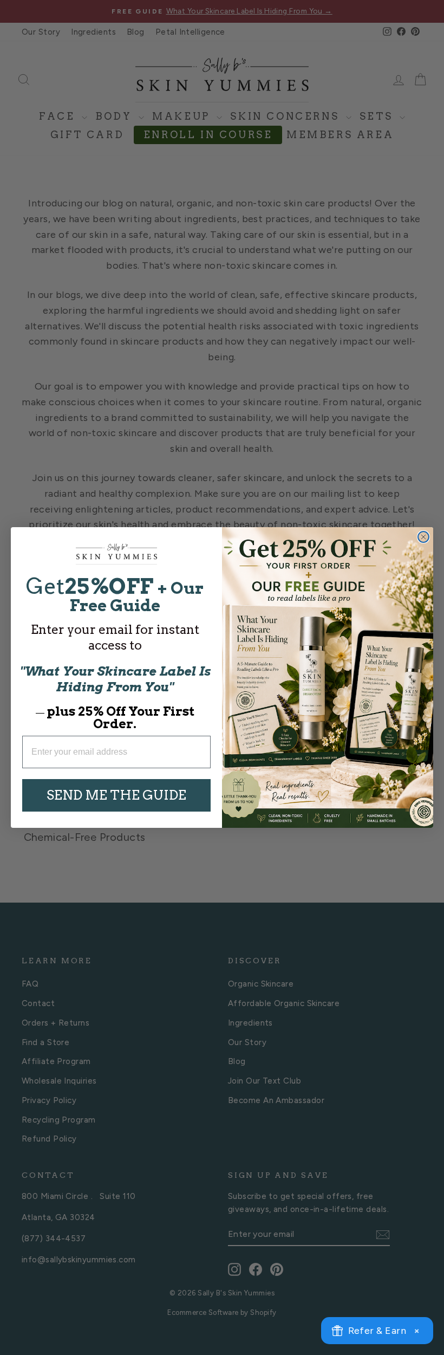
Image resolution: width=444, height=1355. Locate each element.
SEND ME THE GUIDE (116, 795)
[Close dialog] (423, 536)
